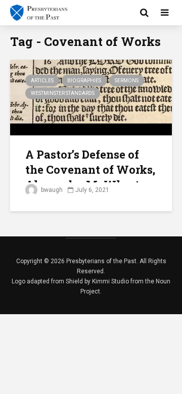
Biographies (84, 80)
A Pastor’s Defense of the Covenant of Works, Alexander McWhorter (90, 169)
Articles (42, 80)
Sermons (127, 80)
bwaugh (51, 189)
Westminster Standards (63, 93)
